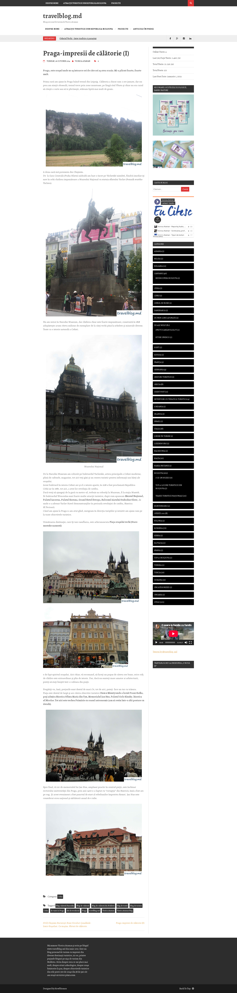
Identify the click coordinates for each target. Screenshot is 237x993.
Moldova (158, 473)
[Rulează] (156, 642)
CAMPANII (158, 273)
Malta (157, 458)
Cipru (157, 295)
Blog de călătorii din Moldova (103, 905)
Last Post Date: (160, 76)
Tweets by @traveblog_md (165, 651)
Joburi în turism (162, 436)
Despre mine (52, 3)
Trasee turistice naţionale (169, 496)
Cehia (60, 896)
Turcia (157, 572)
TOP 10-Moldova (161, 557)
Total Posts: (158, 70)
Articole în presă (55, 9)
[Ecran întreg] (190, 642)
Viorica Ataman (108, 910)
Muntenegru (160, 506)
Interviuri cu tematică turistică (170, 399)
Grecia (157, 384)
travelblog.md (62, 15)
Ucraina (158, 580)
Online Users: (159, 51)
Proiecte (116, 3)
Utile (156, 602)
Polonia (158, 521)
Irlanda (158, 414)
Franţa (157, 362)
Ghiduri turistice (163, 377)
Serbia (157, 535)
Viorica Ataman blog (125, 910)
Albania (158, 251)
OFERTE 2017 (159, 513)
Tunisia (158, 565)
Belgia (157, 258)
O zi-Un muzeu (163, 478)
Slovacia (158, 543)
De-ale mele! (160, 325)
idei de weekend (73, 910)
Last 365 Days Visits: (162, 58)
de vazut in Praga (57, 910)
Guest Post (159, 392)
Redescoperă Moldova (166, 278)
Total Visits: (158, 64)
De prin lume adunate (165, 318)
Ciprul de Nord (161, 303)
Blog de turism (136, 905)
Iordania (158, 406)
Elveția (157, 355)
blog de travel (122, 905)
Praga (84, 910)
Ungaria (158, 594)
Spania (157, 550)
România (158, 528)
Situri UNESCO (162, 337)
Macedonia (159, 451)
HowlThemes (61, 988)
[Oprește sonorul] (186, 642)
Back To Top (185, 988)
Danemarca (159, 310)
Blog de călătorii (83, 905)
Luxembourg (160, 443)
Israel (157, 421)
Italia (157, 428)
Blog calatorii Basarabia (65, 905)
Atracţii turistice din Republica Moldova (84, 3)
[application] (173, 633)
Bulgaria (158, 266)
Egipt (156, 347)
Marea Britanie (161, 465)
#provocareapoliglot (166, 330)
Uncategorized (162, 587)
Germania (159, 369)
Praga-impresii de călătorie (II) (130, 923)
